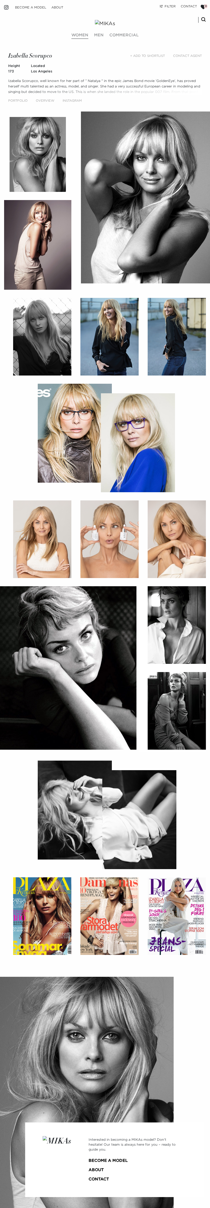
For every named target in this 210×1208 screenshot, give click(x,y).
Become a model (30, 7)
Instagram (72, 100)
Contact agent (187, 56)
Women (79, 35)
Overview (45, 100)
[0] (203, 7)
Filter (170, 6)
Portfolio (18, 100)
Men (99, 35)
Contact (189, 6)
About (57, 7)
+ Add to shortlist (147, 56)
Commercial (124, 35)
